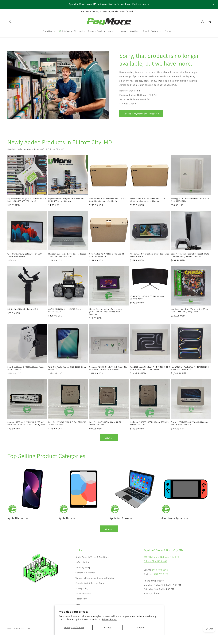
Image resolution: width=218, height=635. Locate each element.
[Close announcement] (213, 4)
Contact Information (85, 572)
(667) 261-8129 (160, 574)
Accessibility (81, 598)
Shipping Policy (82, 567)
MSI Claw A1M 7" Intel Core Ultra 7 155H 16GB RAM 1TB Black (149, 255)
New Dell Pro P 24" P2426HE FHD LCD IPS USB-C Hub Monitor (106, 255)
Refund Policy (82, 562)
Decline (140, 627)
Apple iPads (66, 518)
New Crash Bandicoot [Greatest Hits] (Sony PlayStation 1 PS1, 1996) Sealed (189, 310)
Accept (107, 627)
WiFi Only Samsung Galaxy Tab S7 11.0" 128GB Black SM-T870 (24, 255)
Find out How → (140, 4)
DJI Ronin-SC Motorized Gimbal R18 (22, 309)
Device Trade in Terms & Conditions (92, 557)
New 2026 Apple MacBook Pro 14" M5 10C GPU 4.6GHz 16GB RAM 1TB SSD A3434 (150, 368)
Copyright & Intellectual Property (91, 583)
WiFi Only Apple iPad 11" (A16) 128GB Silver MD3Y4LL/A (67, 368)
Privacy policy (81, 588)
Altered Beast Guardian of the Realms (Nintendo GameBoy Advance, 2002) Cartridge (105, 311)
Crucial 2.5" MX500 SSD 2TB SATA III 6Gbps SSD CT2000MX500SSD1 (189, 423)
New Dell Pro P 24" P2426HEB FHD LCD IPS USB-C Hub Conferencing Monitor (107, 199)
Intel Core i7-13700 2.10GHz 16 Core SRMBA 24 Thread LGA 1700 (149, 423)
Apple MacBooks (119, 518)
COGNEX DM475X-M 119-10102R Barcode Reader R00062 (65, 310)
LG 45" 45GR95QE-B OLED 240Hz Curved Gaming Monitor (147, 297)
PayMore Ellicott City (21, 628)
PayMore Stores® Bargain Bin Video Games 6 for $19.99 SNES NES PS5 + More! (26, 199)
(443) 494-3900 (160, 569)
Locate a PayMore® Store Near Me (141, 113)
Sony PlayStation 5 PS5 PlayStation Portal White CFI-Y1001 (25, 368)
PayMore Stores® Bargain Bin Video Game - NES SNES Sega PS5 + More (67, 199)
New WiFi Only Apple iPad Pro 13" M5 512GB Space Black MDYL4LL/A (190, 368)
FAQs (77, 604)
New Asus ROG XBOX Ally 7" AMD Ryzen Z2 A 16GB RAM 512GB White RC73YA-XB (108, 368)
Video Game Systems (173, 518)
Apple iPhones (16, 518)
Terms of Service (83, 593)
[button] (10, 22)
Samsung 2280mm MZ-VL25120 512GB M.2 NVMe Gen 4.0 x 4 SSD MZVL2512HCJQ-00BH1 (26, 423)
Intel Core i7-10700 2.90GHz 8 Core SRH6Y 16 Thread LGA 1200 (67, 423)
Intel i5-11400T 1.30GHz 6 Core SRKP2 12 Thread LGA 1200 (106, 423)
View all (109, 437)
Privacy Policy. (109, 619)
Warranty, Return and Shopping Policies (94, 578)
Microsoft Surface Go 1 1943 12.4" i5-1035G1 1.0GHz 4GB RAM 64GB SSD (67, 255)
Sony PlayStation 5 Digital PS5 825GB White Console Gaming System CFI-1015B (190, 255)
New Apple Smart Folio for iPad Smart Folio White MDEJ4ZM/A (190, 199)
